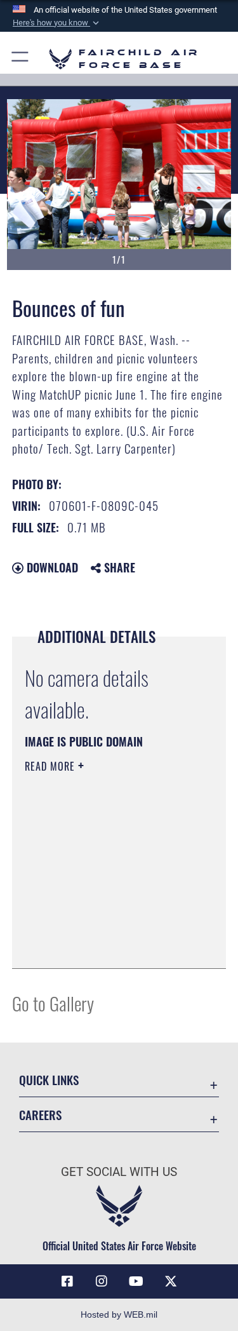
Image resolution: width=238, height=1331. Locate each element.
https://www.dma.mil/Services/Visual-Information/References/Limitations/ (102, 927)
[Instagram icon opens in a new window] (101, 1281)
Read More (51, 766)
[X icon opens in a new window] (170, 1281)
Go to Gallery (53, 1003)
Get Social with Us (119, 1172)
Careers (40, 1114)
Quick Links (49, 1080)
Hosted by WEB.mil (119, 1314)
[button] (57, 23)
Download (50, 567)
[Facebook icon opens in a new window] (67, 1281)
